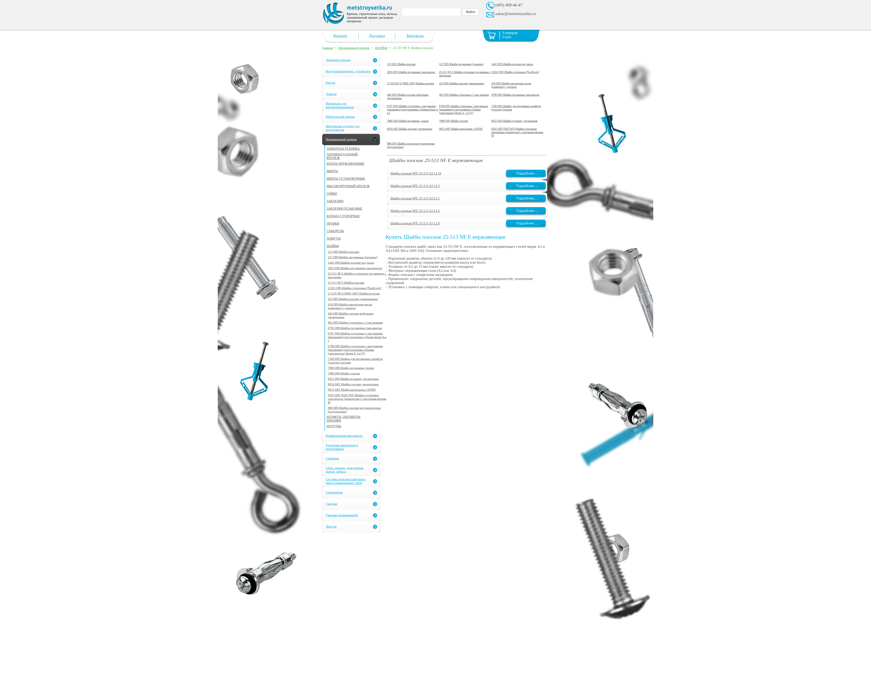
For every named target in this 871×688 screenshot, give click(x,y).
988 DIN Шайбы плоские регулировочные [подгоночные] (411, 145)
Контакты (415, 35)
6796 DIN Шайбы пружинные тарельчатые (515, 94)
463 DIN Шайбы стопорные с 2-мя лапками (464, 94)
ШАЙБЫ (381, 48)
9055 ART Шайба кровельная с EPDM (460, 128)
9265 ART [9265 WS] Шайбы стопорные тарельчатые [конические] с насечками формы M (517, 132)
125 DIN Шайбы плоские (401, 64)
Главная (327, 48)
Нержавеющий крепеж (353, 48)
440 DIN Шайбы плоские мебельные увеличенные (407, 96)
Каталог (340, 35)
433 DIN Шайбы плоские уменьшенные (461, 83)
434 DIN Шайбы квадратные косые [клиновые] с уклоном (511, 85)
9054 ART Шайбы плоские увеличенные (409, 128)
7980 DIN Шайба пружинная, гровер (408, 121)
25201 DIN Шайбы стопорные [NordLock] (515, 72)
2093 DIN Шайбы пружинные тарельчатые (411, 72)
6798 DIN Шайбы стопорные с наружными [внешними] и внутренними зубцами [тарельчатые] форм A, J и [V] (463, 110)
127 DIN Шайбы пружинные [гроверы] (461, 64)
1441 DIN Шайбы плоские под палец (512, 64)
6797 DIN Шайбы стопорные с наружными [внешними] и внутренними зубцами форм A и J (412, 110)
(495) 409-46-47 (508, 5)
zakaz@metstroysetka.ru (515, 13)
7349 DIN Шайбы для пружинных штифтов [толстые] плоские (516, 108)
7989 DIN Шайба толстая (453, 121)
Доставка (377, 35)
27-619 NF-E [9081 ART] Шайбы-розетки (410, 83)
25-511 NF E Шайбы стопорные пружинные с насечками (465, 74)
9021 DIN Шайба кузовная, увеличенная (514, 121)
